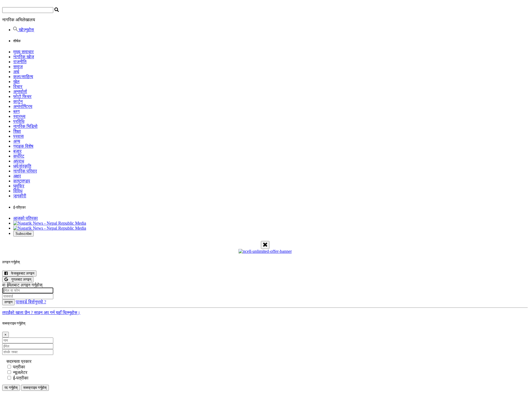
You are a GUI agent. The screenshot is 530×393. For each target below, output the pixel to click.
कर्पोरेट (18, 156)
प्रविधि (18, 121)
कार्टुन (18, 101)
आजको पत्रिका (25, 218)
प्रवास (18, 136)
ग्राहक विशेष (23, 146)
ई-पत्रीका (20, 378)
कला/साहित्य (23, 76)
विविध (17, 190)
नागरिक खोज (23, 56)
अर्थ (16, 71)
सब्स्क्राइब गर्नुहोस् (35, 388)
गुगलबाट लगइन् (19, 279)
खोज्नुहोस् (26, 29)
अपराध (18, 161)
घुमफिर (18, 186)
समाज (18, 66)
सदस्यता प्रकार (18, 361)
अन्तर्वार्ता (20, 91)
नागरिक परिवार (25, 171)
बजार (17, 151)
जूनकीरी (19, 195)
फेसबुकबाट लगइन (21, 273)
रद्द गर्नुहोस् (11, 388)
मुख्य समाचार (23, 51)
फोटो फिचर (22, 96)
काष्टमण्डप (21, 181)
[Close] (265, 245)
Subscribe (23, 234)
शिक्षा (17, 131)
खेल (16, 81)
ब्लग (16, 111)
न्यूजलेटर (20, 372)
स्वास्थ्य (19, 116)
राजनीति (19, 61)
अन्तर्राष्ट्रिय (22, 106)
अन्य (16, 141)
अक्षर (17, 176)
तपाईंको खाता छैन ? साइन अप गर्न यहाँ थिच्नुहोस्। (41, 312)
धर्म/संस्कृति (22, 166)
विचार (17, 86)
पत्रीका (19, 367)
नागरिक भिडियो (25, 126)
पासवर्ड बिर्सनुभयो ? (31, 301)
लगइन (8, 302)
